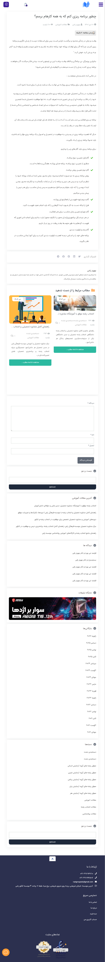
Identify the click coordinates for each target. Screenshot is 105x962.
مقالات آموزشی (61, 24)
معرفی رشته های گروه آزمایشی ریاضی (82, 779)
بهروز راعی (91, 270)
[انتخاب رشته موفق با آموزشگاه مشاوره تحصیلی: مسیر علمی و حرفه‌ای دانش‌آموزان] (75, 303)
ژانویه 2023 (91, 698)
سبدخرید (93, 913)
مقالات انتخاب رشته (88, 807)
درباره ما (94, 908)
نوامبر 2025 (91, 650)
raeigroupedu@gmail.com (83, 882)
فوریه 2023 (91, 691)
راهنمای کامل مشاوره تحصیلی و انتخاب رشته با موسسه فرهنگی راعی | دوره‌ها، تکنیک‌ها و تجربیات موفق (57, 512)
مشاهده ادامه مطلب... (75, 349)
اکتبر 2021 (92, 718)
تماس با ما (93, 902)
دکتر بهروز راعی (77, 553)
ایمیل (91, 445)
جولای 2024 (91, 677)
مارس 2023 (91, 684)
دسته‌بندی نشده (80, 320)
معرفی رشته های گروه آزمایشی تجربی (82, 772)
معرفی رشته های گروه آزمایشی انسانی (82, 766)
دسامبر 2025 (91, 643)
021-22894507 (86, 878)
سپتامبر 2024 (91, 663)
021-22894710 (86, 873)
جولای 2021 (91, 732)
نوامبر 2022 (91, 711)
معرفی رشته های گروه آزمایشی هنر (83, 793)
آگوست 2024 (90, 670)
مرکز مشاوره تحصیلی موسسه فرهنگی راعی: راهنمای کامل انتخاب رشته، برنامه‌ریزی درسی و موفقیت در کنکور (56, 526)
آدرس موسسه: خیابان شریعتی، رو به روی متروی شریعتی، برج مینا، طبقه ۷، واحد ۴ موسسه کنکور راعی (54, 886)
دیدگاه (91, 403)
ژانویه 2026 (91, 636)
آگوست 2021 (91, 725)
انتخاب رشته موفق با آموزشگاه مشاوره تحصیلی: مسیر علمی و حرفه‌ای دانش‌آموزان (57, 313)
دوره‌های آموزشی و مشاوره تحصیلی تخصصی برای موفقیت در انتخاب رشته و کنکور (65, 519)
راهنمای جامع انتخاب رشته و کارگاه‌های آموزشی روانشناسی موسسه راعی (69, 533)
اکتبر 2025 (92, 656)
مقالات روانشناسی (89, 814)
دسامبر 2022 (91, 704)
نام (92, 435)
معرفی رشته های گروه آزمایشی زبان (82, 786)
